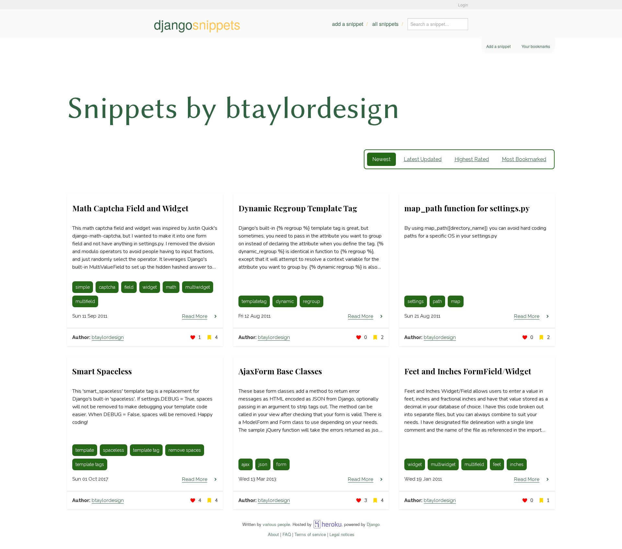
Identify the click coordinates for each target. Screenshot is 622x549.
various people (276, 524)
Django (373, 524)
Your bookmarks (536, 46)
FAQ (286, 534)
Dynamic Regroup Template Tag (297, 208)
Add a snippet (347, 24)
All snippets (385, 24)
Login (463, 4)
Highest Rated (472, 159)
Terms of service (310, 534)
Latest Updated (423, 159)
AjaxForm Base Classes (280, 371)
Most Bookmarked (524, 159)
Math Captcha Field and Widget (130, 208)
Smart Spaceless (102, 371)
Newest (381, 159)
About (273, 534)
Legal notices (341, 534)
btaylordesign (108, 337)
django (197, 24)
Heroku (327, 524)
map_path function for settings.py (467, 208)
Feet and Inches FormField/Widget (467, 371)
